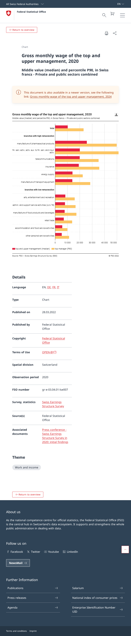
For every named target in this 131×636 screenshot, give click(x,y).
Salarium (78, 588)
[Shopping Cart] (112, 14)
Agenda (12, 607)
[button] (125, 549)
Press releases (17, 598)
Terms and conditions (16, 631)
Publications (15, 588)
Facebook (17, 552)
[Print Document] (106, 33)
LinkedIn (72, 552)
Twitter (35, 552)
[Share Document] (115, 33)
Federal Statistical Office (31, 11)
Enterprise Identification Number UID (93, 609)
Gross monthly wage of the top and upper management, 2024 (71, 96)
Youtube (53, 552)
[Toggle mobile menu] (122, 15)
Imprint (33, 631)
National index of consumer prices (94, 598)
